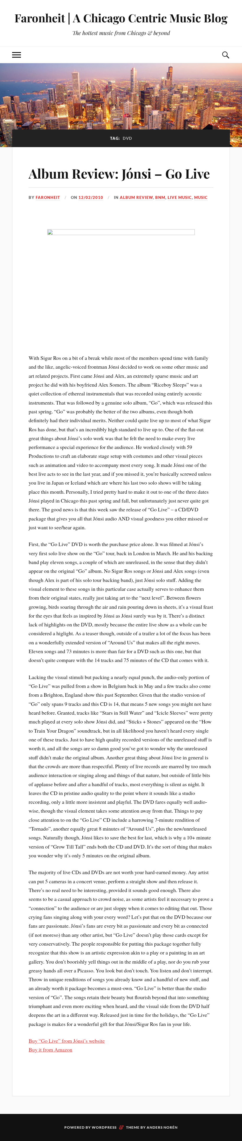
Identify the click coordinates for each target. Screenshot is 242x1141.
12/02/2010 (91, 197)
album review (136, 197)
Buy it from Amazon (50, 1049)
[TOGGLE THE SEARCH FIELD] (225, 55)
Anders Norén (162, 1127)
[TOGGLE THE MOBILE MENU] (16, 55)
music (201, 197)
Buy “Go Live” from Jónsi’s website (67, 1040)
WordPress (104, 1127)
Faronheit (48, 197)
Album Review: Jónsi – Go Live (119, 173)
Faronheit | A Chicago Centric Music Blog (121, 17)
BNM (160, 197)
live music (180, 197)
